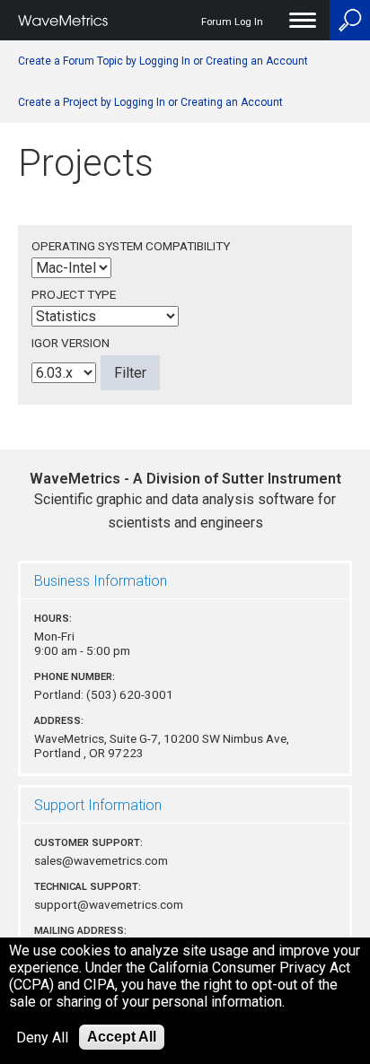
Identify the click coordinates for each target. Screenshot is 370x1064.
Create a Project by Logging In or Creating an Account (150, 102)
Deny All (42, 1037)
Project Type (73, 294)
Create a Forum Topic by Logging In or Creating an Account (163, 61)
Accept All (121, 1036)
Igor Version (70, 343)
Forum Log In (232, 22)
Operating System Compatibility (130, 246)
